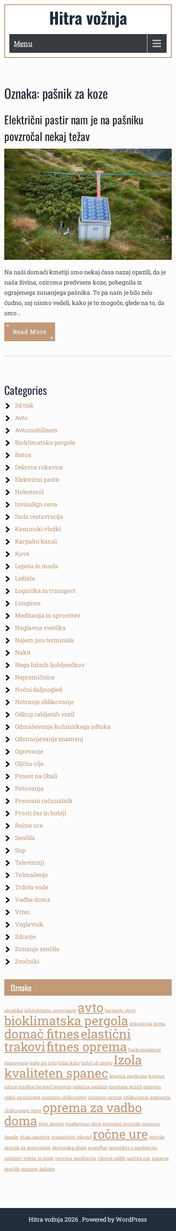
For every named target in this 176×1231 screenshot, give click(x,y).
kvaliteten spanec (56, 1072)
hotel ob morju (96, 1063)
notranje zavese (105, 1097)
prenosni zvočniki (122, 1124)
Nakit (23, 652)
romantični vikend (71, 1137)
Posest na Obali (36, 776)
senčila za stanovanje (27, 1147)
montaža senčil (125, 1087)
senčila (156, 1137)
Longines (28, 603)
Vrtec (22, 912)
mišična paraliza (90, 1087)
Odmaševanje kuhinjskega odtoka (63, 726)
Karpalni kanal (36, 541)
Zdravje (25, 936)
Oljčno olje (29, 763)
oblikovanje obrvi (22, 1110)
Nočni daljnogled (38, 689)
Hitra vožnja (88, 17)
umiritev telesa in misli (28, 1158)
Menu (23, 43)
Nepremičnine (35, 677)
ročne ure (120, 1133)
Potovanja (29, 788)
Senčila (25, 838)
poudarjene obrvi (83, 1124)
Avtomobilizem (36, 430)
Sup (20, 850)
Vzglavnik (29, 924)
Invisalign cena (36, 504)
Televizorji (29, 862)
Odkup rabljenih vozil (44, 714)
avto (90, 1007)
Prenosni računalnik (44, 801)
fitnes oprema (87, 1046)
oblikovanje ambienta (146, 1097)
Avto (21, 418)
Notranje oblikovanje (44, 702)
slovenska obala (69, 1147)
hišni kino (69, 1063)
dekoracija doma (147, 1024)
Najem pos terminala (44, 640)
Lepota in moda (36, 566)
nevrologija (29, 1097)
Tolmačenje (31, 875)
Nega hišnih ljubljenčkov (50, 665)
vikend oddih (111, 1158)
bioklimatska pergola (66, 1020)
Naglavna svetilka (40, 628)
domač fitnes (41, 1033)
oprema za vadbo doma (73, 1114)
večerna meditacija (75, 1158)
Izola (128, 1059)
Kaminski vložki (38, 529)
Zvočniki (27, 961)
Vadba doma (32, 899)
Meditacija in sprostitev (47, 615)
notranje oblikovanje (64, 1097)
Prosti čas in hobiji (40, 813)
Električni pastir (37, 479)
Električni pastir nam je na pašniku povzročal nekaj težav (73, 127)
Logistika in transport (45, 591)
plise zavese (51, 1124)
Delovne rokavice (39, 467)
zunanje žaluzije (38, 1169)
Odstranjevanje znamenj (49, 739)
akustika (13, 1010)
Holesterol (29, 492)
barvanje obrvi (120, 1010)
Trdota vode (31, 887)
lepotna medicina (128, 1076)
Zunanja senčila (37, 949)
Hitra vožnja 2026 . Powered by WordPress (88, 1219)
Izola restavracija (39, 516)
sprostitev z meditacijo (133, 1147)
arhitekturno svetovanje (50, 1010)
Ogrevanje (29, 751)
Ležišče (25, 578)
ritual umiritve (35, 1137)
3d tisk (24, 405)
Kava (22, 553)
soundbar (98, 1147)
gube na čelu (43, 1063)
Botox (23, 455)
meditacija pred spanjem (44, 1087)
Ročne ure (29, 825)
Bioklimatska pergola (45, 442)
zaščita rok (138, 1158)
